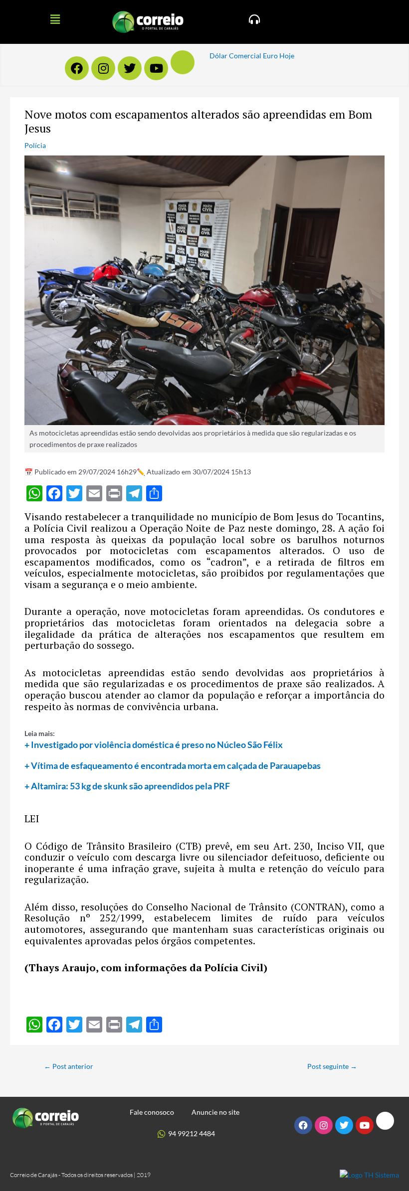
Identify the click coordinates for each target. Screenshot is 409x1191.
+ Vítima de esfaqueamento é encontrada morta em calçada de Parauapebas (172, 765)
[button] (54, 19)
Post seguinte (332, 1066)
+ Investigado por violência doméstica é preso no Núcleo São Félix (153, 744)
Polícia (35, 145)
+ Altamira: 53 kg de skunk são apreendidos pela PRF (127, 785)
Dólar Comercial (235, 55)
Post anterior (68, 1066)
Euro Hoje (278, 55)
